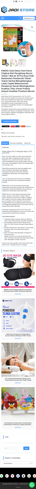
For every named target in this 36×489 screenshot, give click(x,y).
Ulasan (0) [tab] (27, 143)
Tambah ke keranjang (9, 121)
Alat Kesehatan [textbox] (17, 463)
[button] (32, 27)
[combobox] (18, 462)
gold (9, 136)
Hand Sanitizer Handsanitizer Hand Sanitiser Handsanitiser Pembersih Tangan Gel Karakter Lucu (18, 423)
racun (23, 136)
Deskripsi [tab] (5, 143)
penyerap (18, 136)
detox (5, 136)
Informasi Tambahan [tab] (16, 143)
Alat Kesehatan (11, 133)
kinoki (13, 136)
